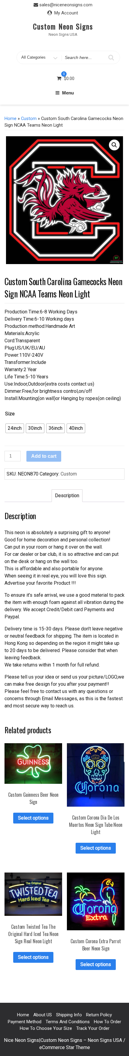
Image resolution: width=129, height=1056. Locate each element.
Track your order (93, 1028)
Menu (68, 92)
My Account (66, 13)
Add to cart (43, 456)
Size (10, 414)
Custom (29, 118)
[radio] (15, 428)
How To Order (107, 1021)
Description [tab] (67, 495)
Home (10, 118)
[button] (114, 145)
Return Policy (99, 1015)
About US (42, 1015)
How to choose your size (46, 1028)
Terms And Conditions (68, 1021)
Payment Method (24, 1021)
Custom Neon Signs (63, 26)
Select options (33, 818)
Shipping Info (69, 1015)
